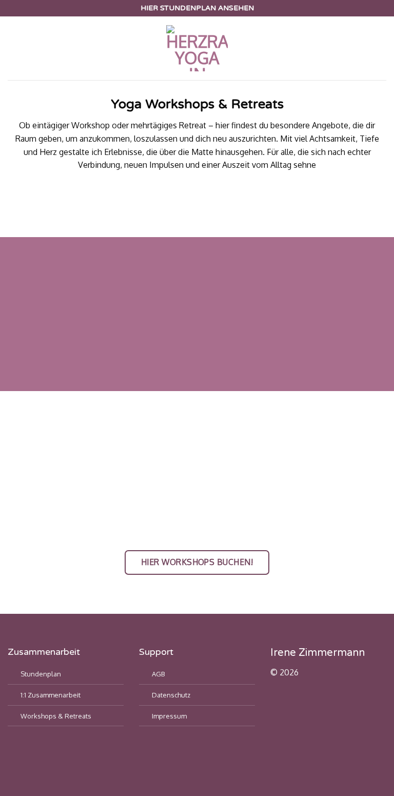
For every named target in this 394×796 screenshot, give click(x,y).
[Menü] (14, 48)
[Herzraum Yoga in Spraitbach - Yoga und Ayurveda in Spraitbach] (197, 48)
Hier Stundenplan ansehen (197, 8)
